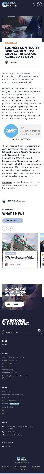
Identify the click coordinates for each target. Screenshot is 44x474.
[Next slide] (10, 228)
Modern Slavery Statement (23, 467)
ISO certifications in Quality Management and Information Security (21, 153)
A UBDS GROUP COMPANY (7, 467)
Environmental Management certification (21, 161)
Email (4, 329)
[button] (10, 4)
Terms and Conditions (36, 467)
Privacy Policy (15, 467)
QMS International (22, 82)
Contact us (7, 182)
